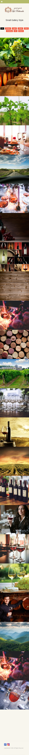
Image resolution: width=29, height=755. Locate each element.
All (2, 28)
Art (15, 31)
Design (8, 28)
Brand (21, 31)
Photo (20, 28)
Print (26, 28)
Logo (14, 28)
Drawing (9, 31)
